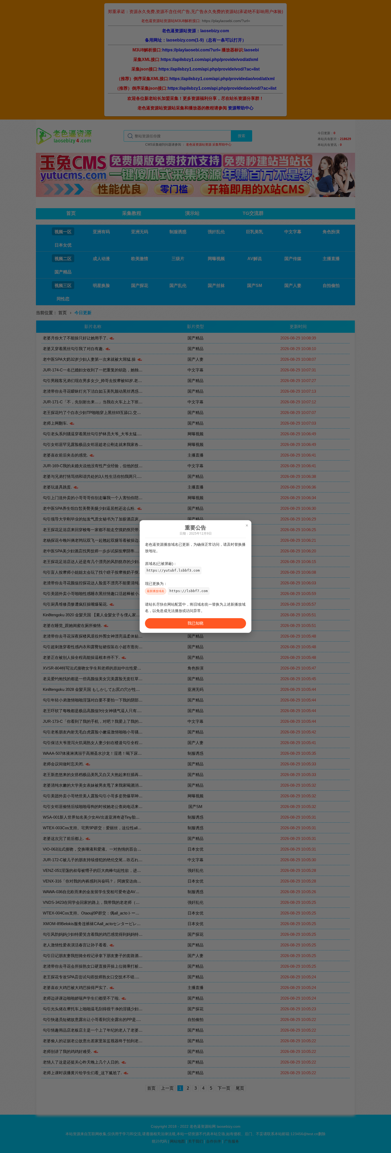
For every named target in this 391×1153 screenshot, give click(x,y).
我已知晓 (195, 623)
